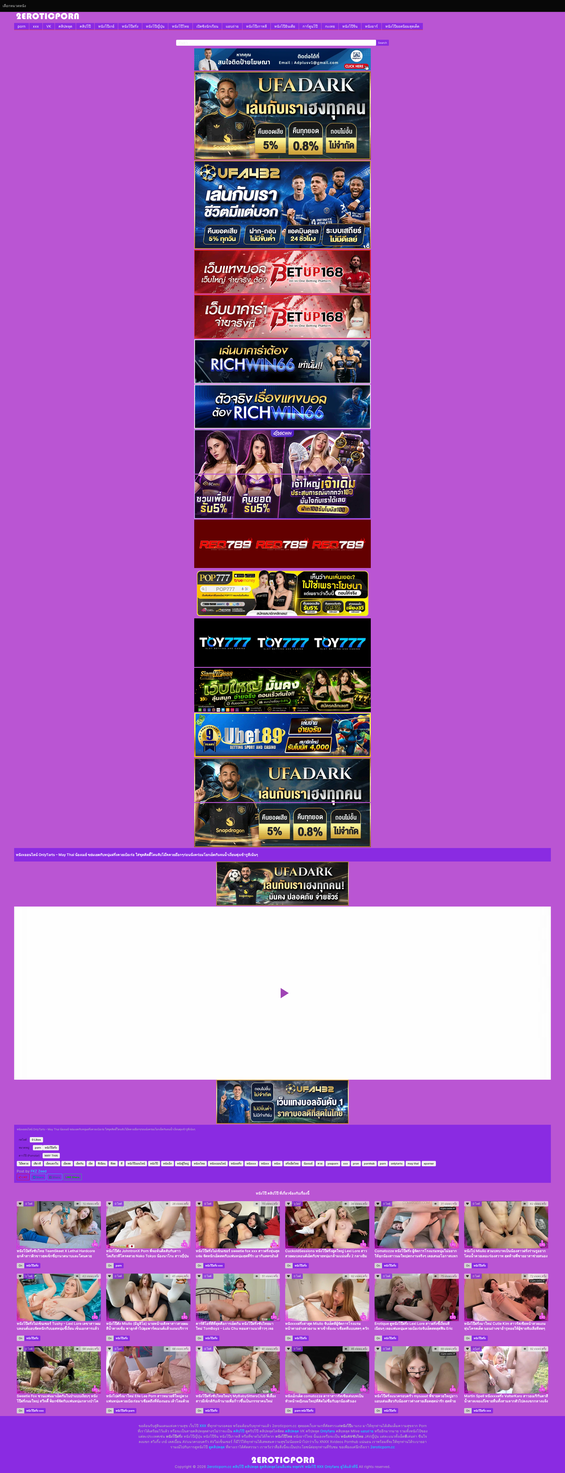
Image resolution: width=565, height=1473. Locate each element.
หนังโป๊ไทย (180, 26)
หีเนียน (101, 1163)
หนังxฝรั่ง (236, 1163)
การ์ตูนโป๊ (310, 26)
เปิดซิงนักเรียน (207, 26)
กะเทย (330, 26)
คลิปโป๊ (85, 26)
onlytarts (397, 1163)
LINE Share (72, 1177)
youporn (333, 1163)
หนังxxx (251, 1163)
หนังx (277, 1163)
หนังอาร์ (371, 26)
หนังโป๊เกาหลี (256, 26)
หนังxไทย (199, 1163)
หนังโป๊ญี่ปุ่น (155, 26)
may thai (413, 1163)
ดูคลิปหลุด (217, 1447)
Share (40, 1177)
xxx (36, 26)
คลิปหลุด (65, 26)
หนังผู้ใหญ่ (183, 1163)
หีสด (113, 1163)
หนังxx (265, 1163)
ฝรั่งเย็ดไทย (292, 1163)
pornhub (369, 1163)
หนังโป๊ (154, 1163)
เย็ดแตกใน (52, 1163)
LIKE (24, 1177)
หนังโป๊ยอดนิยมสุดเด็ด (402, 26)
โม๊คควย (23, 1163)
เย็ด (91, 1163)
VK (48, 26)
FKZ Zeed (39, 1171)
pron (356, 1163)
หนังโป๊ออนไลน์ (136, 1163)
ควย (320, 1163)
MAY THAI (51, 1155)
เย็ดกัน (79, 1163)
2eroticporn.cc (382, 1447)
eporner (429, 1163)
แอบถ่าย (232, 26)
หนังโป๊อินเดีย (284, 26)
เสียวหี (37, 1163)
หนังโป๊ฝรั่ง (130, 26)
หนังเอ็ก (167, 1163)
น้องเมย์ (308, 1163)
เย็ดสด (67, 1163)
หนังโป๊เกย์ (106, 26)
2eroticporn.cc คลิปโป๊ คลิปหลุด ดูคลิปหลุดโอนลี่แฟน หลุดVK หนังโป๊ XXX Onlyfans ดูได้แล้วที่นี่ (282, 1466)
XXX (203, 1426)
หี (121, 1163)
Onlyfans (327, 1431)
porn (21, 26)
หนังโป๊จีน (350, 26)
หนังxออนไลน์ (218, 1163)
